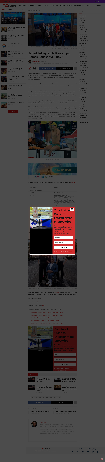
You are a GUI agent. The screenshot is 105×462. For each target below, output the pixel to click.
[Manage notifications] (102, 459)
